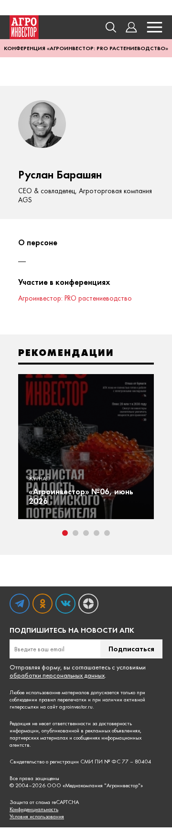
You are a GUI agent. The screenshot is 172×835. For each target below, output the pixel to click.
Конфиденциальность (34, 809)
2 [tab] (75, 533)
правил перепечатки (62, 699)
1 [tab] (65, 533)
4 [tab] (96, 533)
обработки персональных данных (57, 675)
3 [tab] (86, 533)
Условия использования (37, 816)
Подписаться (131, 649)
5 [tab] (107, 533)
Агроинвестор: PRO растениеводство (75, 298)
